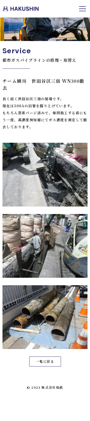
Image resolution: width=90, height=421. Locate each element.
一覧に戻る (45, 361)
